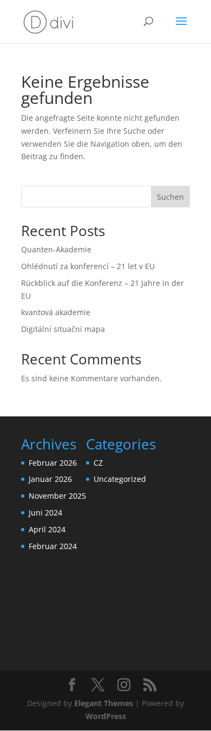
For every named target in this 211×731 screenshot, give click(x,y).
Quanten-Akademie (56, 249)
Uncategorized (120, 479)
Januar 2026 (50, 479)
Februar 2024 (53, 546)
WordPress (105, 716)
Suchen (170, 197)
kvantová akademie (55, 312)
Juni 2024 (45, 512)
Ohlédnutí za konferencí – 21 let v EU (88, 266)
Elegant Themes (103, 703)
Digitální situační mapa (63, 329)
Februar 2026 (53, 463)
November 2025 (57, 496)
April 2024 (47, 529)
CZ (98, 463)
